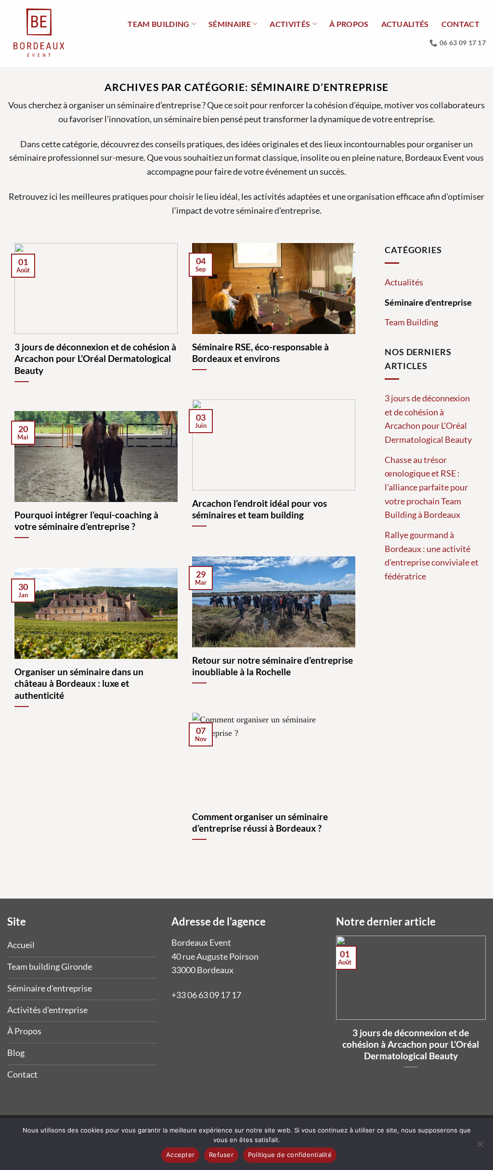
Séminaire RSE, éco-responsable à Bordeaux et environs (260, 353)
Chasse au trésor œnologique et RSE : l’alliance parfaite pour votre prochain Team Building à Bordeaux (426, 487)
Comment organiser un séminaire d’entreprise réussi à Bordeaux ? (260, 822)
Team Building (411, 322)
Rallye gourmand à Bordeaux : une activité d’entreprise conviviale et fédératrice (432, 555)
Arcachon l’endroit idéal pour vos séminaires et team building (259, 509)
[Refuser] (480, 1147)
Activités (290, 23)
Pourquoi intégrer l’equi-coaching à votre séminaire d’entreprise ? (86, 521)
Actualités (405, 23)
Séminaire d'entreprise (428, 302)
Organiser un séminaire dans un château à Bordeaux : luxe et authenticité (78, 683)
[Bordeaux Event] (39, 33)
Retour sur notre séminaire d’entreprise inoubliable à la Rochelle (272, 666)
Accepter (180, 1154)
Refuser (221, 1154)
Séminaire (229, 23)
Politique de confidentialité (290, 1154)
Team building (158, 23)
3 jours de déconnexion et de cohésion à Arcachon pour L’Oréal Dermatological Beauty (95, 358)
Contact (460, 23)
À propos (349, 23)
